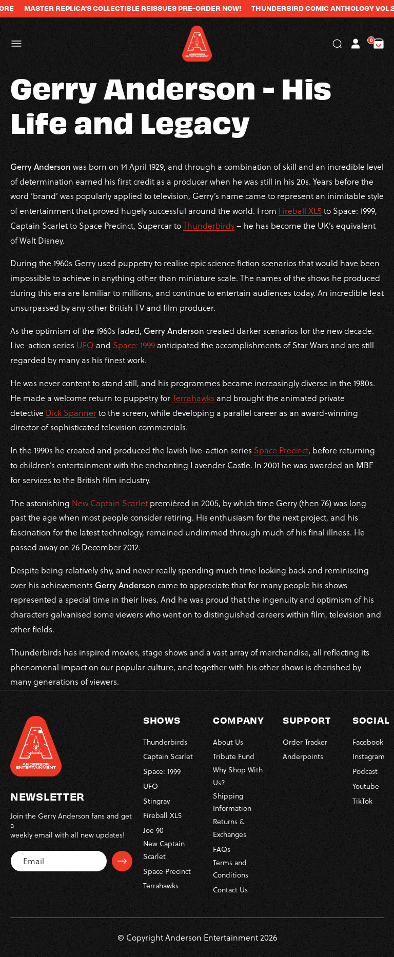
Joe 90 (153, 830)
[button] (16, 43)
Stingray (156, 800)
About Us (228, 741)
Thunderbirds (208, 225)
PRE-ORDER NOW (195, 8)
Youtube (365, 786)
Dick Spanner (71, 412)
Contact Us (230, 889)
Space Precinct (281, 450)
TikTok (362, 800)
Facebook (367, 741)
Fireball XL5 (300, 210)
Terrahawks (193, 398)
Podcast (365, 771)
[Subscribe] (122, 861)
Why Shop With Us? (238, 776)
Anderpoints (303, 756)
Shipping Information (232, 802)
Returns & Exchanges (229, 828)
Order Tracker (305, 741)
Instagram (368, 756)
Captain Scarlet (168, 756)
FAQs (221, 849)
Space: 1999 (134, 345)
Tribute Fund (233, 756)
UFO (85, 345)
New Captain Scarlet (110, 503)
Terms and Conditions (230, 869)
